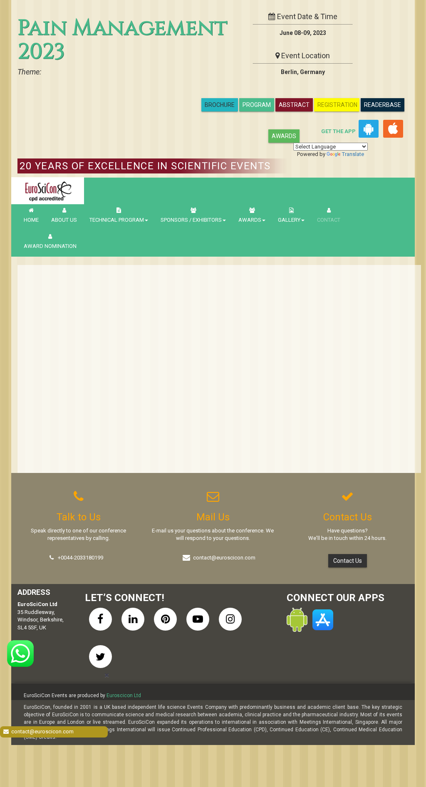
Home (31, 220)
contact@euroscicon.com (224, 557)
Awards (284, 136)
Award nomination (50, 246)
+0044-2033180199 (80, 557)
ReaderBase (382, 104)
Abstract (294, 104)
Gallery (289, 220)
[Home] (47, 190)
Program (257, 104)
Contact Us (347, 560)
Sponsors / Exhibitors (191, 220)
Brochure (220, 104)
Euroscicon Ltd (123, 695)
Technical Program (116, 220)
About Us (64, 220)
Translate (353, 154)
